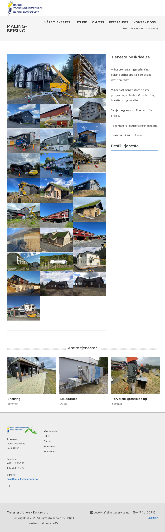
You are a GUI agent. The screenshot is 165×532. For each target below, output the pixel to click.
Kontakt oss (50, 451)
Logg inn (152, 517)
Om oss (47, 441)
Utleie (47, 436)
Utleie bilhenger (124, 398)
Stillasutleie (16, 398)
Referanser (49, 446)
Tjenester (13, 512)
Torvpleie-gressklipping (77, 398)
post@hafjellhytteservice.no (22, 478)
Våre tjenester (51, 430)
